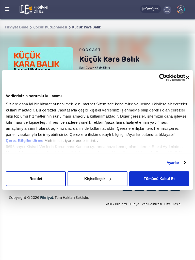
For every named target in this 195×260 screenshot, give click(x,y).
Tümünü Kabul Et (159, 178)
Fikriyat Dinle (16, 28)
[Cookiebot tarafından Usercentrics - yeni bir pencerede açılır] (163, 77)
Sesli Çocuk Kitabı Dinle (94, 68)
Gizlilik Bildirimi (116, 205)
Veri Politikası (152, 205)
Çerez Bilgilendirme (25, 140)
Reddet (35, 178)
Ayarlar (173, 162)
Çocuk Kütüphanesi (50, 28)
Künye (134, 205)
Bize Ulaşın (172, 205)
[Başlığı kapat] (187, 77)
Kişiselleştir (94, 178)
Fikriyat (46, 198)
